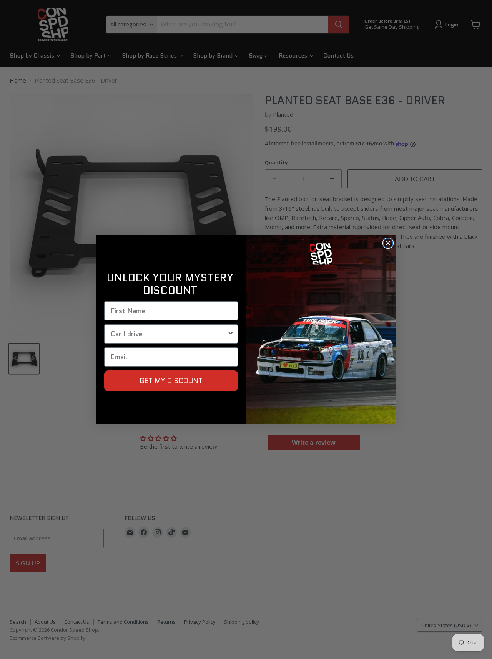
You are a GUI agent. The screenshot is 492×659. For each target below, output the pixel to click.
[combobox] (169, 334)
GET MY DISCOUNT (171, 381)
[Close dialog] (388, 243)
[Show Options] (230, 334)
